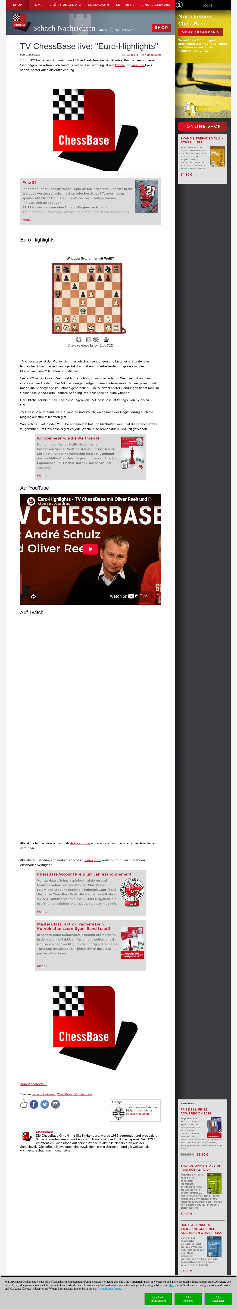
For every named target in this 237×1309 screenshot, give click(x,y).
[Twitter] (45, 1104)
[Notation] (89, 339)
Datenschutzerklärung (109, 1288)
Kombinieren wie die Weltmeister (69, 438)
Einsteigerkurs (155, 4)
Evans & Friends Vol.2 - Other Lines (202, 140)
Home (37, 4)
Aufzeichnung (80, 843)
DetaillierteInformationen (158, 1299)
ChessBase (45, 1132)
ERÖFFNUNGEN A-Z (65, 4)
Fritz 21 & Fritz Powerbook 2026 (196, 1111)
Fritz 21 (29, 182)
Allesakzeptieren (218, 1299)
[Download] (106, 339)
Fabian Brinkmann (44, 1094)
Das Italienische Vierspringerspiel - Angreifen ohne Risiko (202, 1229)
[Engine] (96, 339)
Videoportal (92, 860)
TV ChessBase (82, 1094)
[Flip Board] (78, 339)
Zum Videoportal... (33, 1084)
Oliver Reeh (64, 1094)
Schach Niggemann (137, 1113)
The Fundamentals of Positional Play (201, 1168)
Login (207, 5)
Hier (171, 1285)
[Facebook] (34, 1104)
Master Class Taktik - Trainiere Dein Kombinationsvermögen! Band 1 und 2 (73, 926)
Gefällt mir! (133, 54)
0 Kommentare (151, 54)
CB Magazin (98, 4)
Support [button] (124, 4)
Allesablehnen (188, 1299)
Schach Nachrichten (64, 28)
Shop (17, 4)
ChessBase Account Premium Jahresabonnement (84, 874)
